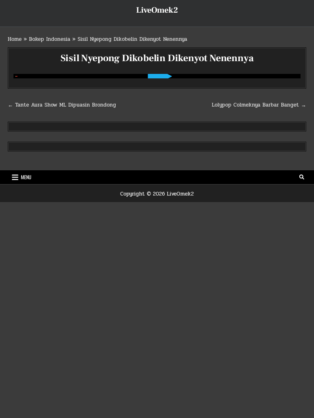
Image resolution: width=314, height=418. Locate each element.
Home (15, 39)
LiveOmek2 (157, 10)
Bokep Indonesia (49, 39)
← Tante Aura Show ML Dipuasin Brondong (62, 105)
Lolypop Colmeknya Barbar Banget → (259, 105)
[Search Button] (301, 177)
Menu (26, 176)
